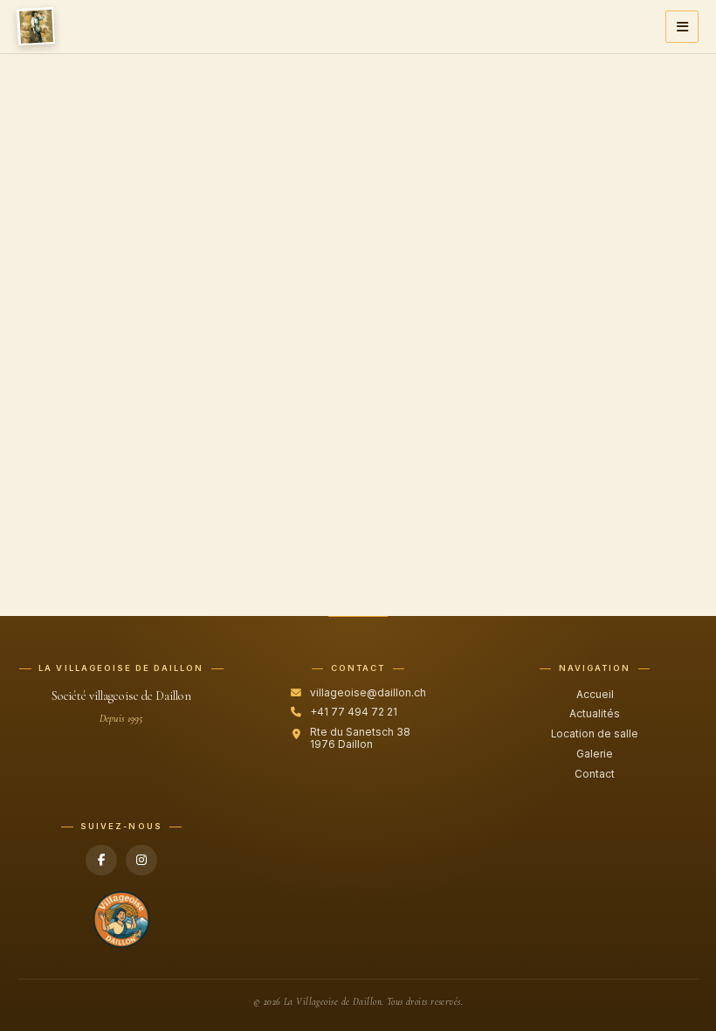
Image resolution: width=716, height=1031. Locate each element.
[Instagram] (141, 860)
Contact (595, 774)
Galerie (594, 754)
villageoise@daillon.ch (368, 693)
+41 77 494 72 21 (353, 712)
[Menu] (681, 26)
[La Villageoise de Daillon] (35, 26)
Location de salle (594, 734)
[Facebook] (101, 860)
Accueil (595, 694)
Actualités (594, 714)
